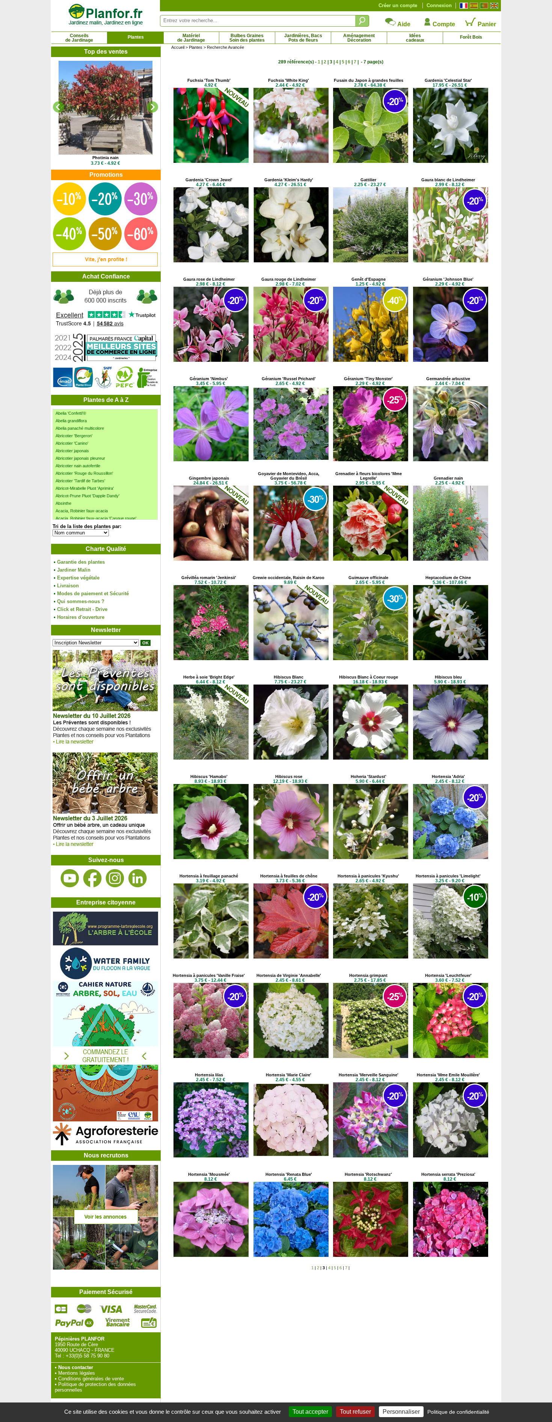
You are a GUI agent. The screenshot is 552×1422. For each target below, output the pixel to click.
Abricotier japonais (72, 450)
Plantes (136, 37)
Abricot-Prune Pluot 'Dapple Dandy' (87, 496)
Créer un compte (398, 5)
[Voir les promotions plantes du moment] (105, 265)
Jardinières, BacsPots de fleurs (303, 38)
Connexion (439, 5)
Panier (486, 24)
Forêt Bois (471, 37)
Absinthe (63, 503)
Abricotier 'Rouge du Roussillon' (84, 473)
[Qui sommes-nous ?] (105, 338)
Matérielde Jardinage (191, 38)
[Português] (483, 6)
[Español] (473, 6)
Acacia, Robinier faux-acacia (82, 511)
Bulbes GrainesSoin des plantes (247, 38)
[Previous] (58, 107)
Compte (443, 24)
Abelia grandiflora (71, 420)
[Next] (152, 107)
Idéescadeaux (415, 38)
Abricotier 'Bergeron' (74, 435)
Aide (403, 24)
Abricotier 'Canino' (72, 443)
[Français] (463, 6)
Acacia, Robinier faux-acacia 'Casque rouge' (96, 518)
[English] (493, 6)
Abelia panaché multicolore (80, 428)
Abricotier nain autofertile (78, 465)
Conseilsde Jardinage (79, 38)
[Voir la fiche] (105, 108)
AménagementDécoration (359, 38)
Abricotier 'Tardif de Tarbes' (80, 481)
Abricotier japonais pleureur (80, 458)
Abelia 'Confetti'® (71, 413)
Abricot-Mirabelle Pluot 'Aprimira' (85, 488)
